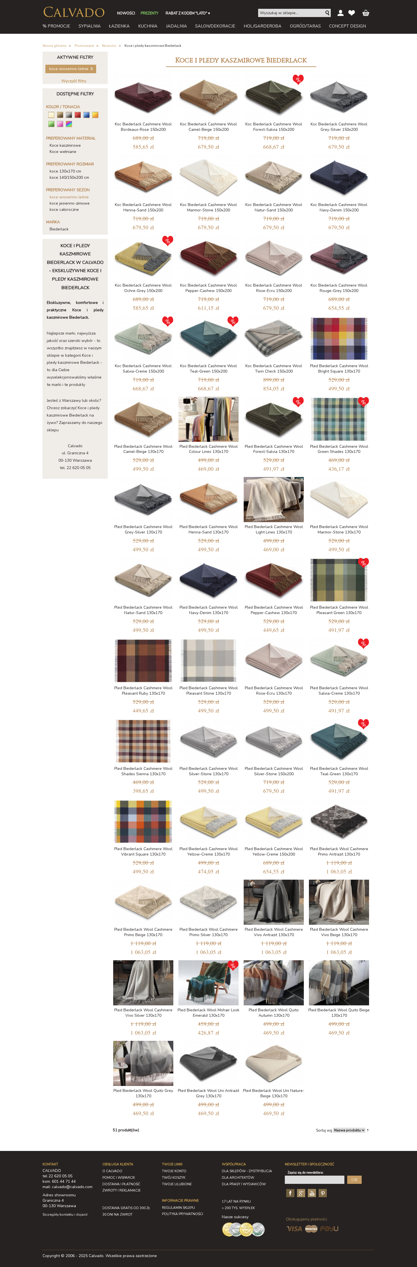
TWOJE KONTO (174, 1171)
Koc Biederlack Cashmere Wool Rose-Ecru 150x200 (273, 288)
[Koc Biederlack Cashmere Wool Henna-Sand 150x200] (143, 176)
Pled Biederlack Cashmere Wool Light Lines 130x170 (274, 529)
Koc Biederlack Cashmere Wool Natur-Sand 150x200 (273, 207)
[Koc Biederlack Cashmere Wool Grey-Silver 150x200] (339, 95)
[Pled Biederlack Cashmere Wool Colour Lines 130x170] (208, 418)
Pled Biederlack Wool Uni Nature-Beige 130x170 (273, 1093)
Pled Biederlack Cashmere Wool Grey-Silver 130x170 (143, 529)
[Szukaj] (327, 13)
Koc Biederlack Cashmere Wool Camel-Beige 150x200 (208, 126)
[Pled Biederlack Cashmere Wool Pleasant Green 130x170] (339, 579)
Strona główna (54, 45)
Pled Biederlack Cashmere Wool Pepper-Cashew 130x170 (274, 610)
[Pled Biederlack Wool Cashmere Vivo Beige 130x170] (339, 901)
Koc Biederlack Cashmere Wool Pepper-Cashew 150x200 (208, 288)
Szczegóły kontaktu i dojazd (65, 1214)
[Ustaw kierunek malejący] (367, 1130)
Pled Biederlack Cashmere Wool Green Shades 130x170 (339, 449)
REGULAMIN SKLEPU (178, 1207)
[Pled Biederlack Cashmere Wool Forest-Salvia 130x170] (274, 418)
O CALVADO (112, 1171)
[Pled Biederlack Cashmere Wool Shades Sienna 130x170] (143, 740)
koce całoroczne (64, 209)
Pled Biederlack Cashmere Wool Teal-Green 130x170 (339, 771)
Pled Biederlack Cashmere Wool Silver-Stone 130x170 (209, 771)
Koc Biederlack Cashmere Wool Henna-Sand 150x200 (143, 207)
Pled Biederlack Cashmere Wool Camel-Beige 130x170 (143, 449)
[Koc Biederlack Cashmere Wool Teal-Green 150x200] (208, 337)
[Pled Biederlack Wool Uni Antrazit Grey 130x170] (208, 1062)
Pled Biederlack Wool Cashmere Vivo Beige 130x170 (339, 932)
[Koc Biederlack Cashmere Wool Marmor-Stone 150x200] (208, 176)
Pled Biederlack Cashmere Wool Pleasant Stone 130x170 (209, 690)
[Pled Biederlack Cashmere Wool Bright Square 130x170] (339, 337)
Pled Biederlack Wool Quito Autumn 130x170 (274, 1012)
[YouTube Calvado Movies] (311, 1192)
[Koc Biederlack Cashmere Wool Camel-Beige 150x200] (208, 95)
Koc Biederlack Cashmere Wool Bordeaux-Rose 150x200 (143, 126)
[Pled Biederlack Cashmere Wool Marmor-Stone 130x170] (339, 498)
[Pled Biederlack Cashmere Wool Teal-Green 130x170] (339, 740)
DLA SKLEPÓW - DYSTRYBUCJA (247, 1171)
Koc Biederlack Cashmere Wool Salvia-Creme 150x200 (143, 368)
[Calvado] (74, 12)
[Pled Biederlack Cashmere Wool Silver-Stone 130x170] (208, 740)
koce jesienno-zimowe (70, 203)
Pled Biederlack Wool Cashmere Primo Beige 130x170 (143, 932)
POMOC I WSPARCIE (118, 1177)
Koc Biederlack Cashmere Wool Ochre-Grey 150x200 (143, 288)
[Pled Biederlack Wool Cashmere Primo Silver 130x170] (208, 901)
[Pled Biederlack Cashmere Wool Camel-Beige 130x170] (143, 418)
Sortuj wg (324, 1130)
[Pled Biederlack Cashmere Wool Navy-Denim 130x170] (208, 579)
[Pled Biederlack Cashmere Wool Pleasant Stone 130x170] (208, 659)
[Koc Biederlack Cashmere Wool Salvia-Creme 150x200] (143, 337)
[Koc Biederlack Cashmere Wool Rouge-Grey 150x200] (339, 257)
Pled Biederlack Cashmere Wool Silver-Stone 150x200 (274, 771)
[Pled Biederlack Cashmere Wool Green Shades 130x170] (339, 418)
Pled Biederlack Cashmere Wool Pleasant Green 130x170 (339, 610)
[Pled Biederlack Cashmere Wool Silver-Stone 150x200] (274, 740)
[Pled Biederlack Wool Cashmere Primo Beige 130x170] (143, 901)
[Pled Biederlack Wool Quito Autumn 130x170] (274, 981)
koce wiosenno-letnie (69, 197)
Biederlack (59, 229)
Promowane (84, 45)
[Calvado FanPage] (289, 1192)
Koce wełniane (63, 151)
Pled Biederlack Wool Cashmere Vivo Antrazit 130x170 (274, 932)
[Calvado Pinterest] (322, 1192)
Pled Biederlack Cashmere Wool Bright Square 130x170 (339, 368)
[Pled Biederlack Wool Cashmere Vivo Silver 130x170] (143, 981)
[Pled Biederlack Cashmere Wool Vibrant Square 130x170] (143, 820)
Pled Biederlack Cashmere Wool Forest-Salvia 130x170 (274, 449)
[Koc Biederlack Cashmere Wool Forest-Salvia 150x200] (274, 95)
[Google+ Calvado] (300, 1192)
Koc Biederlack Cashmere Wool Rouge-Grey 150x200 (339, 288)
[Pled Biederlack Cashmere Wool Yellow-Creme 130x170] (208, 820)
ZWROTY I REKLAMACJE (121, 1190)
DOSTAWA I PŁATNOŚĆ (121, 1184)
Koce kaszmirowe (65, 145)
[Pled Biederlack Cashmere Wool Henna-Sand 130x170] (208, 498)
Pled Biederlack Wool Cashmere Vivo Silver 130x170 (143, 1012)
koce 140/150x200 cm (69, 177)
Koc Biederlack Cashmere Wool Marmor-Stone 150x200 (208, 207)
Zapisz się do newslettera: (306, 1173)
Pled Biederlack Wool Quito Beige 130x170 (339, 1012)
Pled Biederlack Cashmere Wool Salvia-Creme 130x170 (339, 690)
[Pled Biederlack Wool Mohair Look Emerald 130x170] (208, 981)
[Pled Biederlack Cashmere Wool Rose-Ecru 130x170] (274, 659)
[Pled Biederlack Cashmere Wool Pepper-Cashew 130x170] (274, 579)
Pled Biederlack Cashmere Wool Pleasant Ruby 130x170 (143, 690)
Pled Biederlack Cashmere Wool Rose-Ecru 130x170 (274, 690)
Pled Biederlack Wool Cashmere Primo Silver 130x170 (209, 932)
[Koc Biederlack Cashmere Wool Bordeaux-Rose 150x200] (143, 95)
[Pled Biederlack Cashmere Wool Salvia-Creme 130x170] (339, 659)
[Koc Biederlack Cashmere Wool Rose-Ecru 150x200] (274, 257)
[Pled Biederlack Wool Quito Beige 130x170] (339, 981)
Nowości (109, 45)
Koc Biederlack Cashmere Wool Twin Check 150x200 (273, 368)
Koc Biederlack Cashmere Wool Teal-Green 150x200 (208, 368)
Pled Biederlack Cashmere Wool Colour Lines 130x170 (209, 449)
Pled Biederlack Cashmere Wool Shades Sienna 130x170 (143, 771)
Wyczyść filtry (73, 81)
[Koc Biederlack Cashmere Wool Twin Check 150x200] (274, 337)
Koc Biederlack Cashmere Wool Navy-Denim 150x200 (339, 207)
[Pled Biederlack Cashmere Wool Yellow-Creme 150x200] (274, 820)
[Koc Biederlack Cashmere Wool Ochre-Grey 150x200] (143, 257)
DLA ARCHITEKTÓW (238, 1177)
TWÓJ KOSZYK (173, 1177)
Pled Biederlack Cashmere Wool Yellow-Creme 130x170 (209, 851)
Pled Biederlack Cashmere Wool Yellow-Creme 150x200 (274, 851)
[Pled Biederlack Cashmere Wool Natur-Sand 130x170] (143, 579)
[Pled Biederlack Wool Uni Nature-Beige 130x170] (274, 1062)
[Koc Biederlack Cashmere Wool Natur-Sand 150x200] (274, 176)
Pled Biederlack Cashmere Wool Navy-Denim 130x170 (209, 610)
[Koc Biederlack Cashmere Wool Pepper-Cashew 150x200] (208, 257)
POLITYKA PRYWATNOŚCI (182, 1214)
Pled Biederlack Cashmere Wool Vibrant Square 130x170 (143, 851)
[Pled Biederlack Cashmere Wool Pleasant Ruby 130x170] (143, 659)
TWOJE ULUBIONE (177, 1184)
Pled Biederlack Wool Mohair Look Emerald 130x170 (208, 1012)
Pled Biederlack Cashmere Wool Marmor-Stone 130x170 (339, 529)
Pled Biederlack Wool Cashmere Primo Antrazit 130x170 (339, 851)
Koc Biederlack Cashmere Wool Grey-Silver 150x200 (339, 126)
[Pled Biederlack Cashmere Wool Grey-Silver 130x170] (143, 498)
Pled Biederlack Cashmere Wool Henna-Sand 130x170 (209, 529)
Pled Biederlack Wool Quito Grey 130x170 (143, 1093)
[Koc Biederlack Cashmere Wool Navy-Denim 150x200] (339, 176)
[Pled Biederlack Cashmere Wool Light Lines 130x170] (274, 498)
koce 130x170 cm (65, 171)
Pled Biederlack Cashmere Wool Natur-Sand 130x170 (143, 610)
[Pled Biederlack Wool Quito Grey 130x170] (143, 1062)
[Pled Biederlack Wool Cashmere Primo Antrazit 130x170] (339, 820)
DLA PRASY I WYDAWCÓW (244, 1184)
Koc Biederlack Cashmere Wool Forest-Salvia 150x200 (273, 126)
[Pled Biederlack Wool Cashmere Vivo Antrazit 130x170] (274, 901)
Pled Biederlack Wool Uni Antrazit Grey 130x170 (208, 1093)
